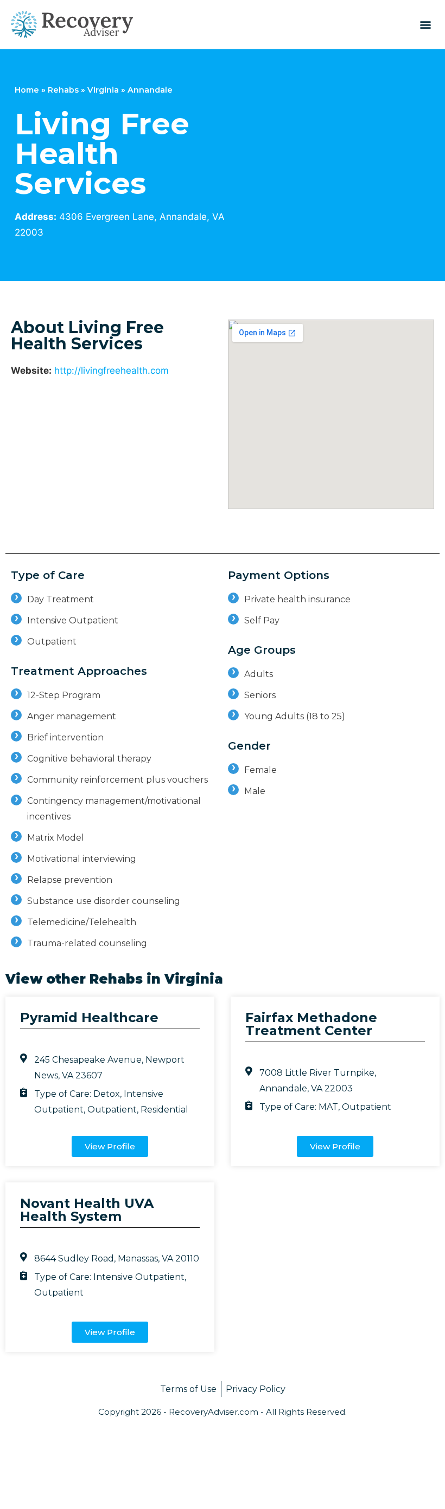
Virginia (103, 90)
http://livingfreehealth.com (111, 370)
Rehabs (63, 90)
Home (27, 90)
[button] (425, 24)
